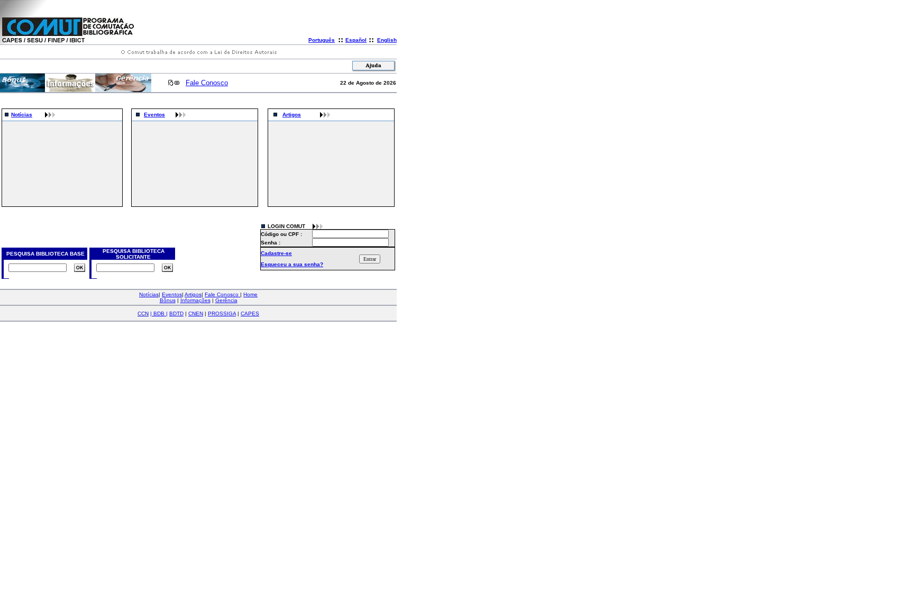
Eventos (154, 114)
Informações (195, 300)
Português (321, 40)
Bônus (168, 300)
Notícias (21, 114)
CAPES (250, 313)
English (387, 40)
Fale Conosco (207, 83)
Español (356, 40)
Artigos (291, 114)
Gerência (226, 300)
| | (159, 313)
